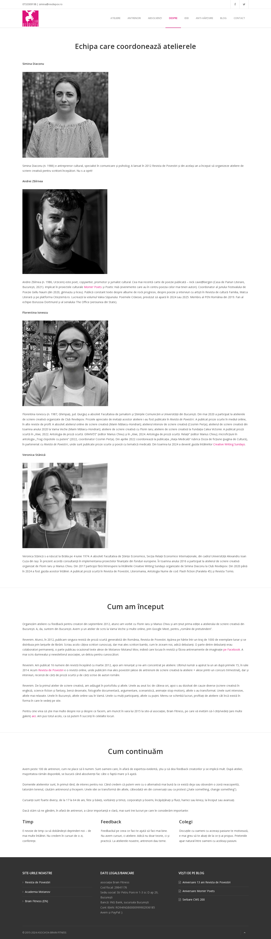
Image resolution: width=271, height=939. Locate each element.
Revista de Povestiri (50, 670)
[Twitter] (244, 4)
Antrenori (134, 18)
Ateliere (115, 18)
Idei (187, 18)
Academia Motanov (37, 892)
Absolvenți (155, 18)
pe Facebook (231, 649)
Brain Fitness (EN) (36, 901)
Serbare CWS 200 (194, 899)
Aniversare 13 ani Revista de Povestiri (207, 882)
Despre (173, 18)
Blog (223, 18)
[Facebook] (235, 4)
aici (34, 716)
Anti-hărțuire (204, 18)
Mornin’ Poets (93, 287)
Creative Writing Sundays (229, 444)
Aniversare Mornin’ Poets (199, 891)
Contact (239, 18)
